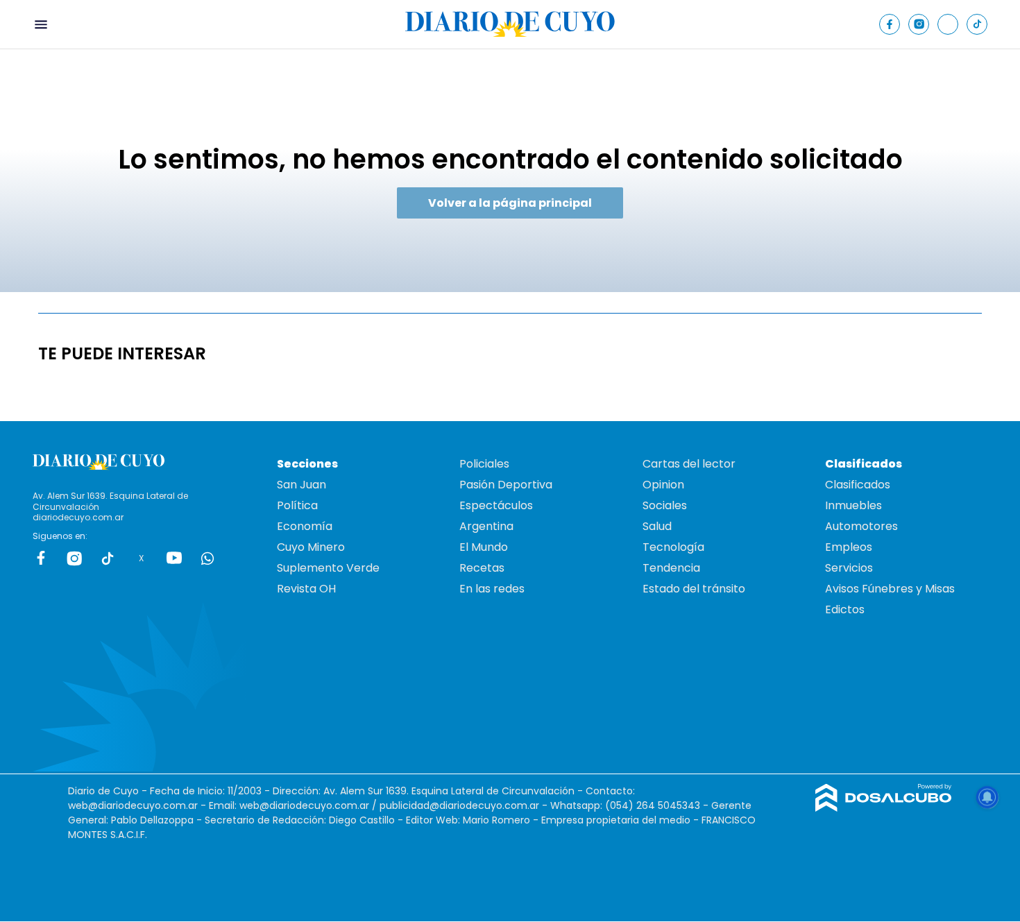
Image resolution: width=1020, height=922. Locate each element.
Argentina (486, 526)
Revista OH (306, 589)
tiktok (107, 557)
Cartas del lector (689, 464)
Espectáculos (496, 505)
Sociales (665, 505)
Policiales (484, 464)
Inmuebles (853, 505)
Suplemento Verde (328, 568)
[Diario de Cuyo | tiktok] (977, 24)
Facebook (41, 557)
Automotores (861, 526)
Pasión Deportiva (505, 485)
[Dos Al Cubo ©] (883, 808)
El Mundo (483, 547)
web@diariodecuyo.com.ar (133, 805)
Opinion (663, 485)
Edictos (845, 609)
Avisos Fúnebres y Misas (890, 589)
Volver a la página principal (510, 203)
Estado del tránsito (694, 589)
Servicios (849, 568)
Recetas (481, 568)
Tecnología (673, 547)
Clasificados (857, 485)
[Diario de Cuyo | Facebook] (890, 24)
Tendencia (671, 568)
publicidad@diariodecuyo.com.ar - (465, 805)
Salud (657, 526)
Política (297, 505)
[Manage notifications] (987, 797)
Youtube (174, 557)
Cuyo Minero (311, 547)
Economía (304, 526)
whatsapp (207, 557)
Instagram (74, 557)
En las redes (492, 589)
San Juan (301, 485)
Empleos (848, 547)
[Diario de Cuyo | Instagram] (919, 24)
